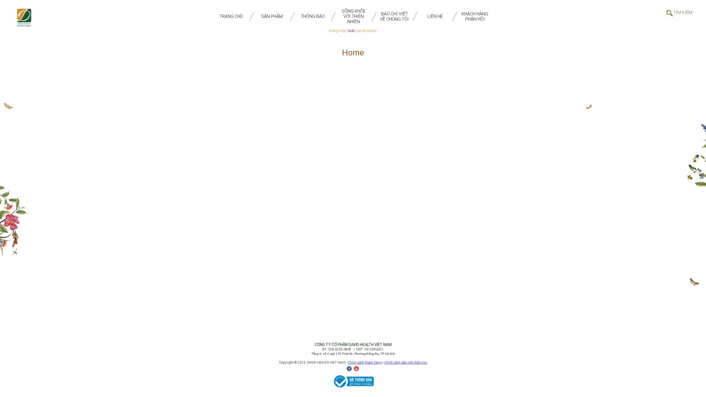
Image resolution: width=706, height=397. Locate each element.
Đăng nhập (338, 31)
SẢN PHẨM (272, 16)
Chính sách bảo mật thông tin (405, 362)
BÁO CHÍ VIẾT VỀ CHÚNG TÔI (394, 16)
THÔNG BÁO (313, 16)
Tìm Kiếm (682, 12)
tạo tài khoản (366, 31)
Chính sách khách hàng (365, 362)
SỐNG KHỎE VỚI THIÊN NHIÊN (354, 16)
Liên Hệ (435, 16)
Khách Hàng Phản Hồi (475, 16)
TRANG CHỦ (231, 16)
